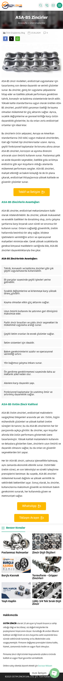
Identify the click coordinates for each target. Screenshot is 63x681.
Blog (23, 33)
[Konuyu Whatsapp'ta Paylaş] (17, 38)
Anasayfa (22, 23)
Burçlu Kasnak (10, 575)
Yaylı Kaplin (9, 601)
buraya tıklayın (45, 666)
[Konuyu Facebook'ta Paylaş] (5, 38)
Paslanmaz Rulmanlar (15, 552)
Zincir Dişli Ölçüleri (43, 552)
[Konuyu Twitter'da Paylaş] (11, 38)
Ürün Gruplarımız (37, 23)
